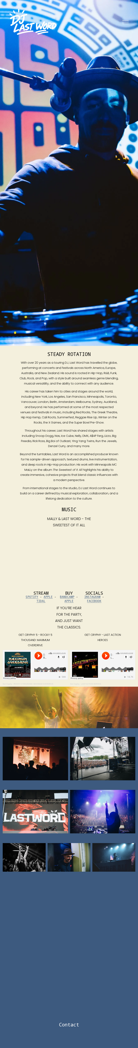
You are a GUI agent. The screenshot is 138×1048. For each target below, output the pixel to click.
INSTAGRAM (92, 597)
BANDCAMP (67, 597)
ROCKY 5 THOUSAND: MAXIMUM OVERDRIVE (33, 684)
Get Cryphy (74, 684)
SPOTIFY (32, 597)
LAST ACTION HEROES (91, 684)
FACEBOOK (94, 601)
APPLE (48, 597)
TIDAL (40, 601)
